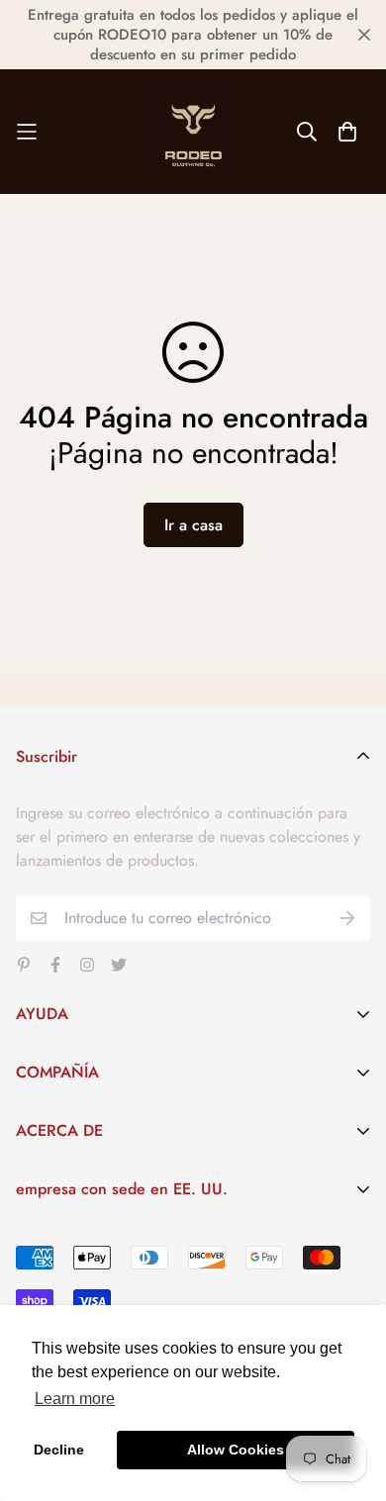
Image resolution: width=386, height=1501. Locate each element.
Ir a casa (193, 525)
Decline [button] (59, 1449)
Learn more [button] (75, 1398)
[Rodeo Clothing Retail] (193, 131)
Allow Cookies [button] (235, 1449)
